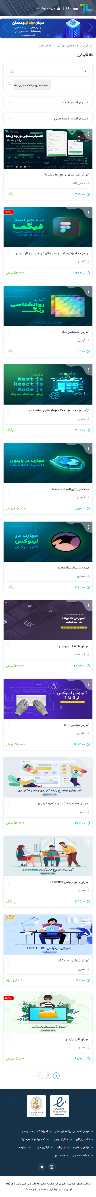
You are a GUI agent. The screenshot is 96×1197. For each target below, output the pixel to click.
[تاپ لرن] (86, 8)
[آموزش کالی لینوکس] (48, 1013)
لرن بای (61, 1147)
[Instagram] (52, 1167)
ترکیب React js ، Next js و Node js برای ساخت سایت (57, 410)
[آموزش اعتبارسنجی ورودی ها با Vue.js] (48, 149)
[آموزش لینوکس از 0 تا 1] (48, 699)
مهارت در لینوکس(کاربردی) (73, 567)
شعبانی (81, 497)
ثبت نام (41, 8)
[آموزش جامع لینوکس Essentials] (48, 856)
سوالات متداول (81, 1155)
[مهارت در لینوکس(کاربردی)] (48, 542)
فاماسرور (60, 1155)
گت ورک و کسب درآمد (32, 1139)
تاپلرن (82, 418)
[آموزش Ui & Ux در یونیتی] (48, 620)
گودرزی (81, 261)
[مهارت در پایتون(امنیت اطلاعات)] (48, 463)
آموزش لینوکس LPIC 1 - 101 (73, 960)
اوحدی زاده (79, 183)
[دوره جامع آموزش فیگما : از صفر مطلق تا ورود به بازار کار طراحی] (48, 227)
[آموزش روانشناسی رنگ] (48, 306)
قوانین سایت (42, 1147)
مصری (82, 890)
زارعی (82, 811)
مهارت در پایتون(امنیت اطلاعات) (70, 489)
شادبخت (80, 654)
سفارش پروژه (61, 1139)
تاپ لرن (31, 1183)
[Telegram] (42, 1167)
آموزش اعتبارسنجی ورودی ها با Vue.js (66, 174)
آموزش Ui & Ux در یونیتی (74, 646)
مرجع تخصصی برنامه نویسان (72, 1131)
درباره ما (22, 1147)
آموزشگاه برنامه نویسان (34, 1131)
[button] (66, 8)
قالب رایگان (83, 1139)
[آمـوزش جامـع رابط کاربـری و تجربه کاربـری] (48, 777)
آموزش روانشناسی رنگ (75, 332)
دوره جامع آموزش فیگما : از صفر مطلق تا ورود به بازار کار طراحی (52, 253)
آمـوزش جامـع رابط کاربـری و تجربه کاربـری (63, 803)
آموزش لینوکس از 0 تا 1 (76, 725)
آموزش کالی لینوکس (77, 1039)
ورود (52, 8)
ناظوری (81, 733)
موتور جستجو (81, 1147)
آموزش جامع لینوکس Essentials (69, 882)
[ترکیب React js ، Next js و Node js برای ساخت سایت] (48, 384)
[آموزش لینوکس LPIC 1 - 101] (48, 935)
